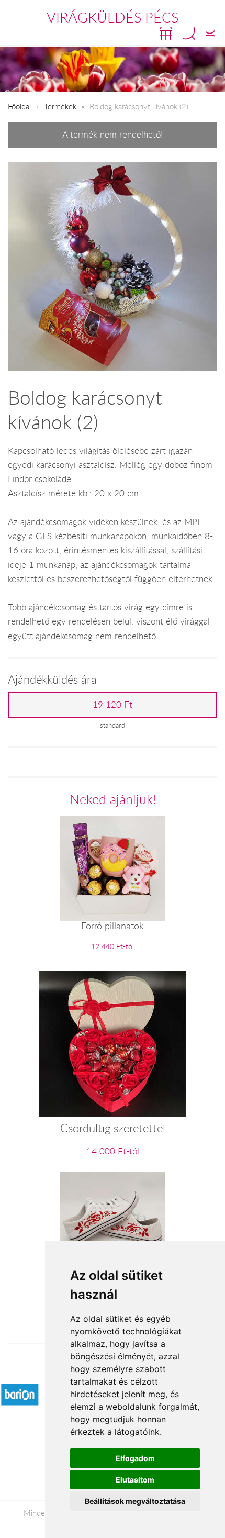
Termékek (60, 106)
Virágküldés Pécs (112, 17)
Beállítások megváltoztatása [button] (135, 1501)
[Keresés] (189, 33)
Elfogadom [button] (135, 1458)
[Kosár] (166, 33)
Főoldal (19, 106)
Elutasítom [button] (135, 1479)
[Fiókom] (210, 33)
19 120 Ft (112, 704)
